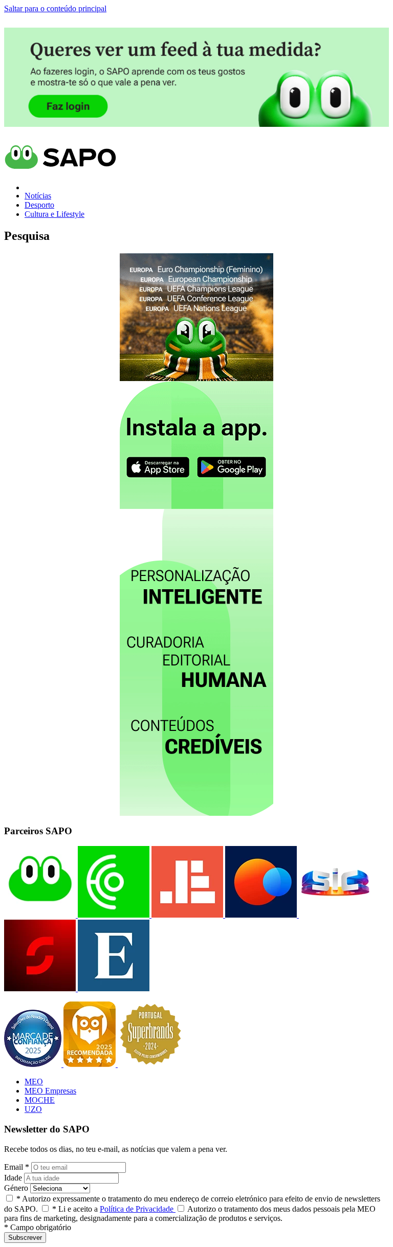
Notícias (38, 195)
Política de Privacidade (138, 1209)
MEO (34, 1081)
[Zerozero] (260, 914)
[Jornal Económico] (186, 914)
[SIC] (333, 914)
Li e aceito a (114, 1209)
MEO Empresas (50, 1090)
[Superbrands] (150, 1064)
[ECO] (112, 914)
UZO (33, 1109)
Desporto (39, 205)
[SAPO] (40, 914)
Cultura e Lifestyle (54, 214)
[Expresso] (112, 988)
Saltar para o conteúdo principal (55, 8)
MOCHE (40, 1100)
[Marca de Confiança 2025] (33, 1064)
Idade (13, 1177)
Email (16, 1167)
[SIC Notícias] (40, 988)
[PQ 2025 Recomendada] (90, 1064)
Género (16, 1188)
